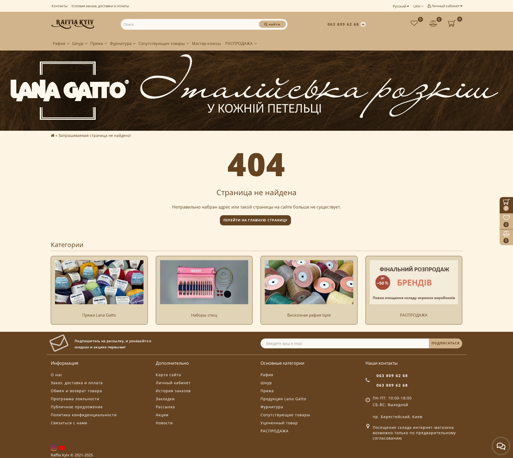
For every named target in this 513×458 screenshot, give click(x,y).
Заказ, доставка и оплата (77, 382)
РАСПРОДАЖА (239, 43)
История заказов (173, 390)
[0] (433, 24)
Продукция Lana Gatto (283, 398)
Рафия (59, 43)
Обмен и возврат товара (76, 390)
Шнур (77, 43)
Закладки (165, 398)
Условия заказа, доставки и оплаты (100, 5)
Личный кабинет (445, 5)
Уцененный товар (279, 422)
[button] (455, 285)
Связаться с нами (69, 422)
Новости (164, 422)
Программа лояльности (75, 398)
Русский (400, 6)
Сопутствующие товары (161, 43)
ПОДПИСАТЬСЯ (446, 343)
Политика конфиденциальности (84, 414)
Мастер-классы (206, 43)
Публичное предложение (77, 406)
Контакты (60, 5)
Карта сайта (168, 374)
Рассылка (165, 406)
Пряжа (96, 43)
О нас (57, 374)
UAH (417, 6)
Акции (162, 414)
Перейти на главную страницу (255, 220)
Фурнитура (120, 43)
